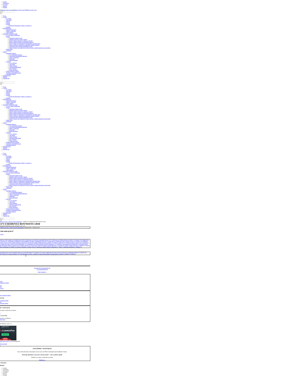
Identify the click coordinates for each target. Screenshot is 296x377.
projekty (68, 254)
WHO (73, 254)
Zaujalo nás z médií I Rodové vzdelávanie (47, 247)
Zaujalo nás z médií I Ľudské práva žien (69, 245)
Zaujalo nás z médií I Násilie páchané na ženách (40, 242)
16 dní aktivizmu (24, 254)
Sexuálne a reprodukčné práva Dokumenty (68, 244)
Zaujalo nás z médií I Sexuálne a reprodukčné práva (44, 245)
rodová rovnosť (59, 252)
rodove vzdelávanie (48, 252)
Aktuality (78, 240)
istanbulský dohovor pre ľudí (20, 252)
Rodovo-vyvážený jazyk (29, 247)
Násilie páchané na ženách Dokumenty (46, 244)
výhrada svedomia (13, 254)
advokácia (38, 252)
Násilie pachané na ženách (73, 242)
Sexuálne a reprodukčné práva (16, 240)
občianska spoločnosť (70, 247)
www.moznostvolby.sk (42, 269)
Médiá (82, 245)
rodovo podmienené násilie (72, 252)
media (31, 252)
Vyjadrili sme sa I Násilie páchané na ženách (63, 240)
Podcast (19, 247)
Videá (61, 247)
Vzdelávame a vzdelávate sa (16, 241)
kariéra (62, 254)
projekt (5, 254)
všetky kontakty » (42, 272)
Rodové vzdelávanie (60, 242)
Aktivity (79, 241)
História (79, 247)
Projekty (13, 247)
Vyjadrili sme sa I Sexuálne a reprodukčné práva (38, 240)
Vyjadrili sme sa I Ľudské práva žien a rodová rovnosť (61, 241)
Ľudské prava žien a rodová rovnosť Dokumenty (14, 244)
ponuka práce (55, 254)
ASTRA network (25, 245)
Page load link (3, 344)
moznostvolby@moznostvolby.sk (42, 268)
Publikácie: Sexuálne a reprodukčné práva (35, 241)
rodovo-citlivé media (45, 254)
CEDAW (83, 252)
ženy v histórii (34, 254)
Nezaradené (31, 244)
